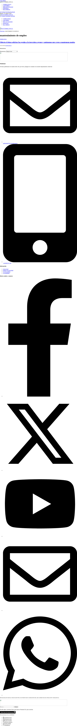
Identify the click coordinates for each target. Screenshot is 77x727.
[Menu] (0, 27)
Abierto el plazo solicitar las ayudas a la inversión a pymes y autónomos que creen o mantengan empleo (37, 42)
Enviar (16, 706)
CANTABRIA (6, 5)
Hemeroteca (3, 51)
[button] (8, 712)
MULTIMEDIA (6, 9)
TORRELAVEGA (7, 4)
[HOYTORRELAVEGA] (6, 14)
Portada (2, 31)
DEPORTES (6, 8)
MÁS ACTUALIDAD (8, 7)
